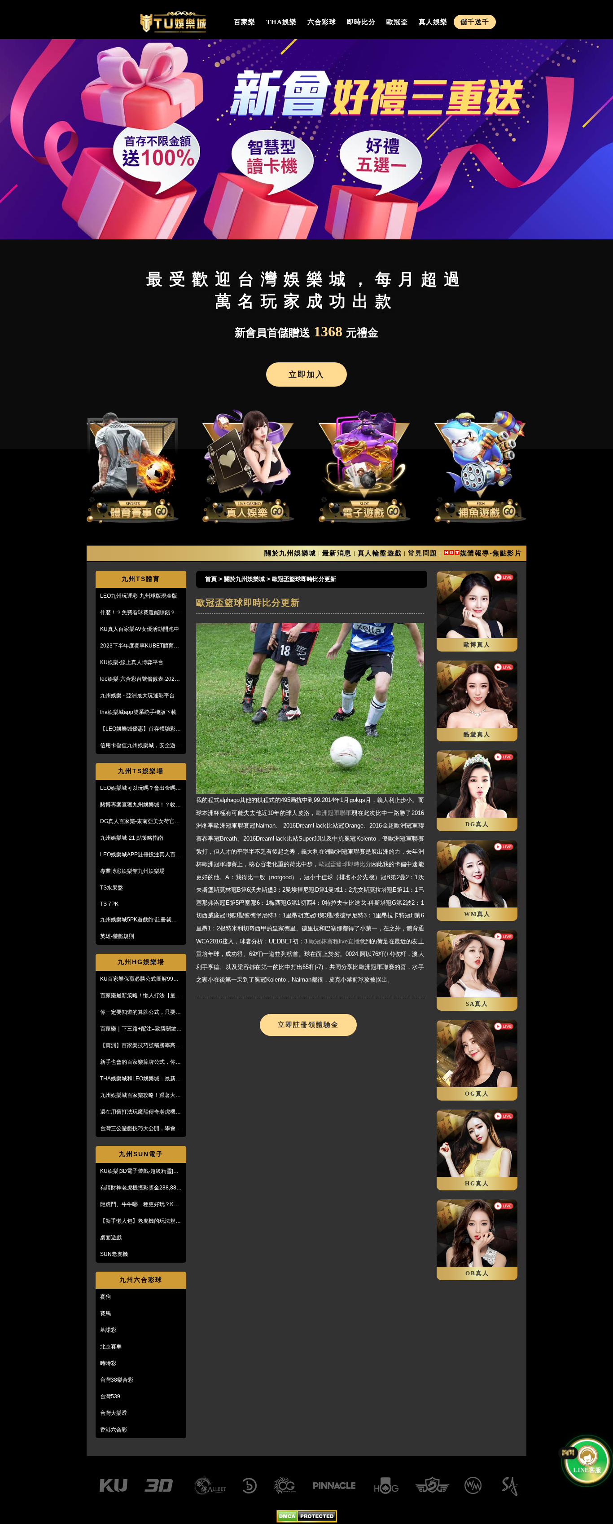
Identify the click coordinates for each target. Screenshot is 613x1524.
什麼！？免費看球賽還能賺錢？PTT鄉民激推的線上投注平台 (137, 613)
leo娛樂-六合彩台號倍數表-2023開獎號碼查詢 (139, 679)
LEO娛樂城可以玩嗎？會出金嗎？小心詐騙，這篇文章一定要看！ (140, 788)
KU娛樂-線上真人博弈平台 (131, 662)
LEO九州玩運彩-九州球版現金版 (138, 596)
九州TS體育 (141, 578)
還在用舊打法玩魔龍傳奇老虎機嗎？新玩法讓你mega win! (137, 1112)
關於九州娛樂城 (290, 553)
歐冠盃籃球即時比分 (345, 864)
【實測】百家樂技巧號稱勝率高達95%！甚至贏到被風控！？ (140, 1045)
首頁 (211, 579)
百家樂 (244, 22)
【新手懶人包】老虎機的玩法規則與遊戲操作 (140, 1221)
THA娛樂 (281, 22)
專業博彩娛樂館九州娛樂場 (132, 871)
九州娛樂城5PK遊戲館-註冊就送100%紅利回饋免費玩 (138, 920)
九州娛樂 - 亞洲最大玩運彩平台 (137, 695)
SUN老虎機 (114, 1254)
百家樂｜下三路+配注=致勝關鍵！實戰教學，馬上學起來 (141, 1029)
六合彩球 (321, 22)
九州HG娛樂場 (141, 961)
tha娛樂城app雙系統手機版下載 (138, 712)
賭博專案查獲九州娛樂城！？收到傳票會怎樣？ (140, 805)
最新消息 (337, 553)
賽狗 (105, 1297)
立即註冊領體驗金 (308, 1024)
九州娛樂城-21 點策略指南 (131, 838)
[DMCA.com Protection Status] (306, 1520)
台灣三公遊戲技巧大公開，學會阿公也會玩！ (140, 1128)
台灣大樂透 (113, 1413)
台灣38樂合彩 (116, 1380)
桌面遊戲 (111, 1237)
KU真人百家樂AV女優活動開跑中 (139, 629)
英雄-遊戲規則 (117, 936)
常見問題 (423, 553)
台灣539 (110, 1396)
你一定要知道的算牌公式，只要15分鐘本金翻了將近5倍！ (141, 1012)
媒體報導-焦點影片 (491, 553)
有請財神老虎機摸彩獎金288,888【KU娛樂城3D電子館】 (140, 1188)
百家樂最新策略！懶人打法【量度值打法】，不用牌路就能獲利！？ (140, 996)
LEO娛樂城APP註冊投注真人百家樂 (140, 855)
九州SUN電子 (141, 1154)
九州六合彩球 (140, 1279)
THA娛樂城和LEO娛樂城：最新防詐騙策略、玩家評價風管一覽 (140, 1079)
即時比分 (361, 22)
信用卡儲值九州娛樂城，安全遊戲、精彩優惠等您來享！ (137, 745)
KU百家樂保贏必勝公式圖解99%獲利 (139, 979)
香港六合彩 (113, 1430)
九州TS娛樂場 (141, 771)
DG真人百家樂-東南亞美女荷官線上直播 (140, 821)
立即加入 (306, 374)
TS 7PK (109, 904)
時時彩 (108, 1363)
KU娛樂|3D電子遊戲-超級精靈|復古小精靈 (139, 1171)
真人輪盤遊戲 (380, 553)
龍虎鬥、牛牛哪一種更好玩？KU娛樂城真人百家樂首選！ (139, 1204)
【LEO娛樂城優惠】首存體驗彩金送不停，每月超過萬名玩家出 (140, 729)
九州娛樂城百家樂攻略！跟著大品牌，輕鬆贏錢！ (140, 1095)
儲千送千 (474, 22)
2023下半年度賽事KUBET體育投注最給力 (139, 646)
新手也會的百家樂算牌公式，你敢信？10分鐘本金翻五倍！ (140, 1062)
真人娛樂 (433, 22)
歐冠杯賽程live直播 (334, 941)
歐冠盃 (397, 22)
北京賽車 (111, 1346)
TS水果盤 (111, 888)
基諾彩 (108, 1330)
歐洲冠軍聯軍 (334, 813)
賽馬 (105, 1313)
